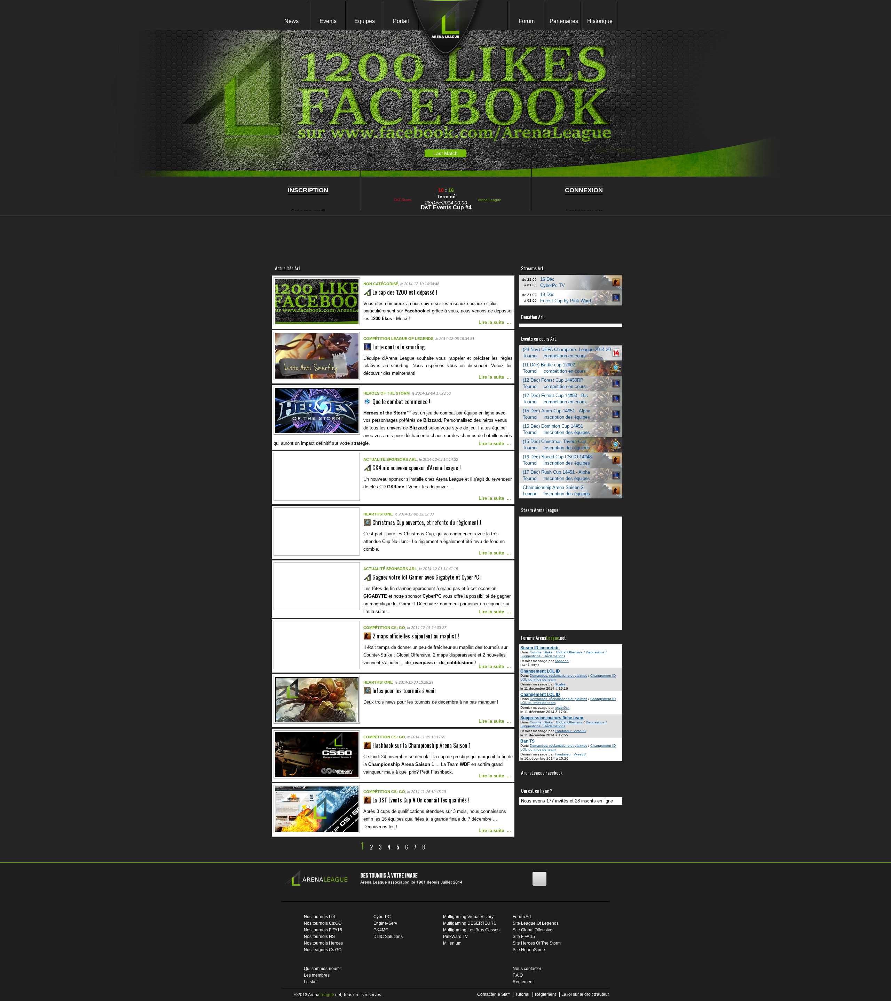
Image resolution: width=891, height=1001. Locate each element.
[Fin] (443, 847)
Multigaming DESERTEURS (469, 923)
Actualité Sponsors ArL (390, 459)
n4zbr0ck (562, 707)
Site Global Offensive (532, 930)
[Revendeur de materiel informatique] (309, 233)
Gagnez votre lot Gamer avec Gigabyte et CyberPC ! (427, 577)
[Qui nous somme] (377, 880)
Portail (401, 21)
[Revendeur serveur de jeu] (490, 233)
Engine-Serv (385, 923)
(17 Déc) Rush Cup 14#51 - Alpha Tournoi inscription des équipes (556, 475)
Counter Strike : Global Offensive (556, 652)
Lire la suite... (607, 150)
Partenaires (564, 21)
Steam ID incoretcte (540, 647)
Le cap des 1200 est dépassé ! (404, 292)
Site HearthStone (529, 949)
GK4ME (380, 930)
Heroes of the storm (386, 393)
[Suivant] (433, 847)
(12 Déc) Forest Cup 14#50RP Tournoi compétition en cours (554, 383)
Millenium (452, 943)
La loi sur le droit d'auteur (585, 994)
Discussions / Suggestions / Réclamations (563, 654)
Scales (560, 684)
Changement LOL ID (540, 671)
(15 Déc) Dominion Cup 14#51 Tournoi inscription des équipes (556, 429)
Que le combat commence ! (401, 401)
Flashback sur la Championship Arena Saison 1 (421, 745)
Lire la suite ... (495, 322)
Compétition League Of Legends (398, 338)
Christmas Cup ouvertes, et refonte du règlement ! (426, 522)
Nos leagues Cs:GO (322, 949)
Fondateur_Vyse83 (570, 731)
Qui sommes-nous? (322, 968)
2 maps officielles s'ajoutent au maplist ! (415, 636)
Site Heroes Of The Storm (537, 943)
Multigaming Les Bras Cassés (471, 930)
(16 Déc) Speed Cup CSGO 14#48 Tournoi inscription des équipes (557, 460)
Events (328, 21)
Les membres (317, 975)
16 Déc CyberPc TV (552, 282)
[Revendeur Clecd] (400, 233)
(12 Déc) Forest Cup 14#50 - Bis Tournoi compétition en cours (555, 398)
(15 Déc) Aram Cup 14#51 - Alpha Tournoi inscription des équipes (556, 414)
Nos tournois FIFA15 (323, 930)
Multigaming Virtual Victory (468, 916)
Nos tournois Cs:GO (322, 923)
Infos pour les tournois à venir (404, 690)
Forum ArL (522, 916)
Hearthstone (378, 514)
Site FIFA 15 (524, 936)
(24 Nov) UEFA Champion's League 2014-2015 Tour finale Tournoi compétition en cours (572, 352)
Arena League (489, 200)
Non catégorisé (380, 284)
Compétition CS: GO (384, 628)
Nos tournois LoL (320, 916)
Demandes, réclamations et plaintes (558, 675)
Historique (600, 21)
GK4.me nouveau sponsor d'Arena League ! (416, 468)
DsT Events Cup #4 (446, 207)
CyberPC (382, 916)
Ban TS (527, 741)
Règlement (523, 981)
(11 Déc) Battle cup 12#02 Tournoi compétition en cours (554, 368)
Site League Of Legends (536, 923)
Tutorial (522, 994)
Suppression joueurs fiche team (551, 717)
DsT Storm (402, 200)
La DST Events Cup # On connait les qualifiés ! (421, 800)
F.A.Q (518, 975)
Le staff (310, 981)
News (291, 21)
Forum (527, 21)
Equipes (364, 21)
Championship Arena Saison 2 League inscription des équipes (556, 490)
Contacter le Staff (493, 994)
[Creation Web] (581, 233)
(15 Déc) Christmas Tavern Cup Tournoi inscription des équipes (556, 444)
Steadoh (562, 661)
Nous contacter (527, 968)
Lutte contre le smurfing (398, 347)
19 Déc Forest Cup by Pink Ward (565, 297)
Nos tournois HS (319, 936)
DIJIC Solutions (388, 936)
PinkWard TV (455, 936)
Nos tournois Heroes (323, 943)
